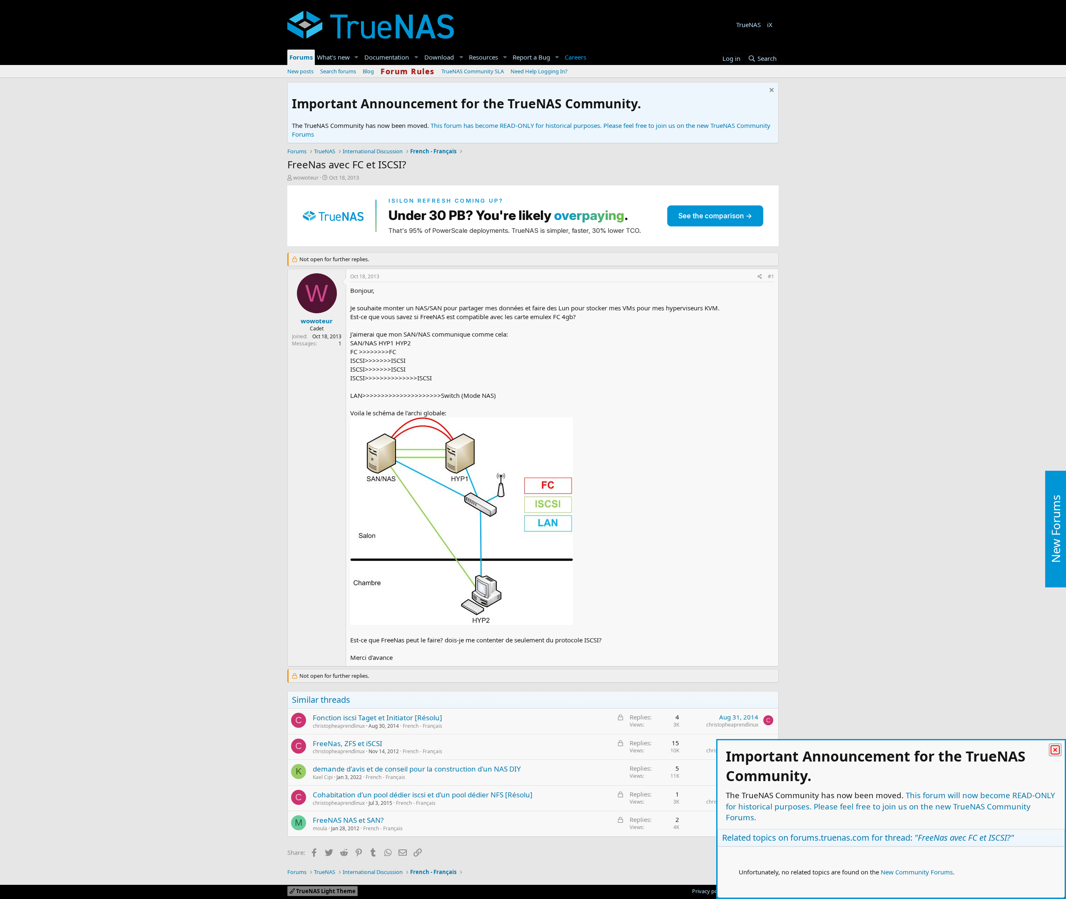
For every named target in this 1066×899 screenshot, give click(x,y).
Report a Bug (531, 57)
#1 (771, 276)
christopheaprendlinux (339, 725)
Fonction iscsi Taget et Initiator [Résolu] (377, 717)
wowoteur (306, 177)
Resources (483, 57)
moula (320, 828)
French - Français (422, 725)
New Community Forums (917, 872)
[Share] (760, 277)
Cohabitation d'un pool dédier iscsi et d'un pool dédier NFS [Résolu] (423, 794)
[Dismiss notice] (770, 91)
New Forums (1056, 529)
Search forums (338, 71)
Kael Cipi (323, 777)
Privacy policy (709, 891)
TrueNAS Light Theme (325, 891)
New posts (300, 71)
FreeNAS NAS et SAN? (348, 820)
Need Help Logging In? (539, 71)
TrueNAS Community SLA (472, 71)
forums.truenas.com (829, 837)
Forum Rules (408, 71)
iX (769, 24)
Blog (368, 71)
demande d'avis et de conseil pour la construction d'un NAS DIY (417, 769)
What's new (333, 57)
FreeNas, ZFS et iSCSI (347, 743)
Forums (301, 57)
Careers (575, 57)
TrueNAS (748, 24)
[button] (356, 57)
